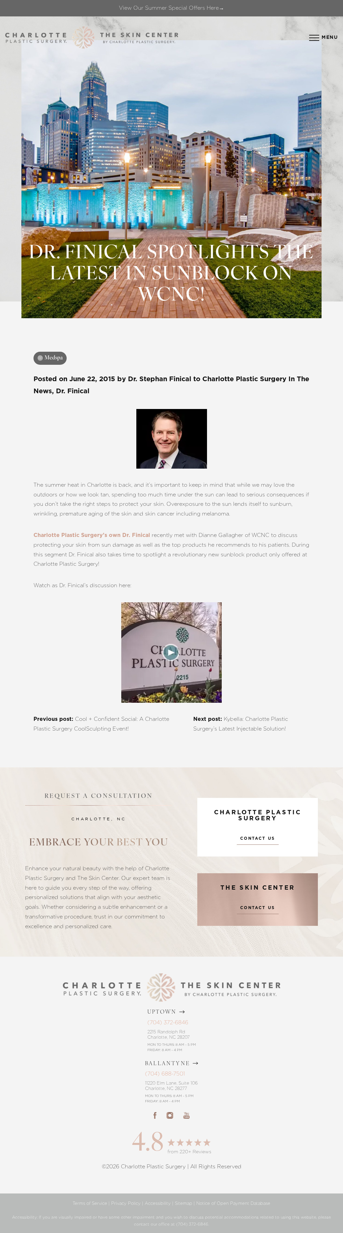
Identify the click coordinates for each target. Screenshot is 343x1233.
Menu (330, 37)
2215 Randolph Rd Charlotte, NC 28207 (168, 1034)
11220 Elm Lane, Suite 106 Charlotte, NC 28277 (171, 1086)
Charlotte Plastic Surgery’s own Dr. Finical (91, 535)
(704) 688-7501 (165, 1074)
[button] (314, 38)
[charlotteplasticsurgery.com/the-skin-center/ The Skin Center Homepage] (139, 38)
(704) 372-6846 (167, 1022)
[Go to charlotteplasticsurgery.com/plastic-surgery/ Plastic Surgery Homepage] (36, 38)
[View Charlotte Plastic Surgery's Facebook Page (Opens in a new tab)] (154, 1115)
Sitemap (183, 1203)
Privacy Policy (126, 1203)
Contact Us (257, 838)
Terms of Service (90, 1203)
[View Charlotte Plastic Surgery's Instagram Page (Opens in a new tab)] (169, 1115)
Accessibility (158, 1203)
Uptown (162, 1012)
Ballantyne (167, 1064)
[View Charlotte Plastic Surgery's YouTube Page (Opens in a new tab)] (186, 1115)
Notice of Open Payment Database (233, 1203)
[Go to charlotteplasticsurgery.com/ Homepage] (83, 37)
